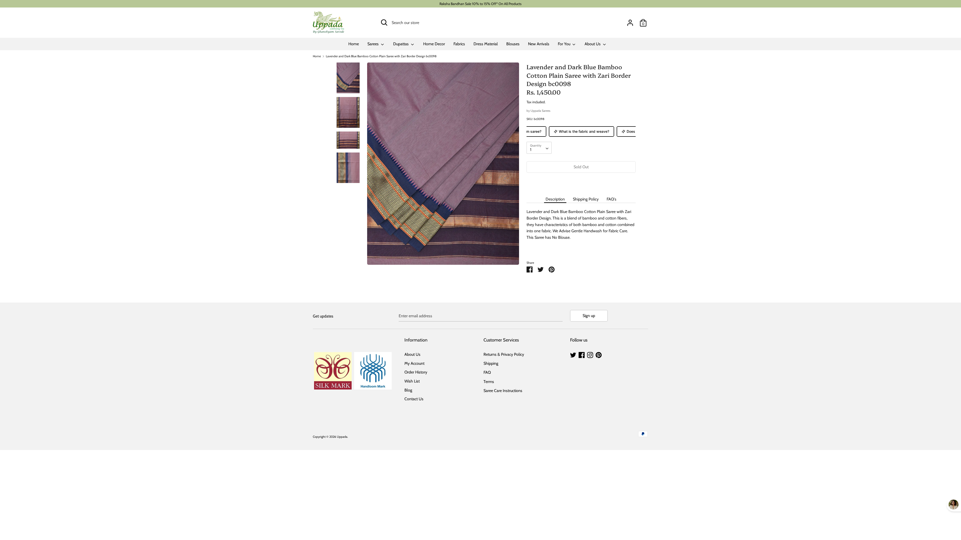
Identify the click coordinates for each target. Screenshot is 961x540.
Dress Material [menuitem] (485, 44)
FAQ (487, 372)
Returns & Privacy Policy (504, 354)
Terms (489, 381)
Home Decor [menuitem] (434, 44)
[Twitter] (573, 354)
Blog (408, 390)
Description (555, 199)
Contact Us (413, 398)
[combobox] (539, 148)
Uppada (342, 436)
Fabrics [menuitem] (459, 44)
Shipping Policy (586, 199)
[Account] (630, 20)
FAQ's (611, 199)
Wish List (412, 381)
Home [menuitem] (353, 44)
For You (564, 44)
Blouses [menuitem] (513, 44)
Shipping (491, 363)
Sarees (373, 44)
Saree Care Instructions (503, 390)
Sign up (589, 315)
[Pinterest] (599, 354)
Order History (415, 372)
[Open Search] (384, 23)
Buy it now (581, 182)
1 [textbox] (530, 149)
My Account (414, 363)
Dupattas (401, 44)
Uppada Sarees (540, 110)
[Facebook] (582, 354)
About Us (593, 44)
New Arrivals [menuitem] (538, 44)
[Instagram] (590, 354)
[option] (443, 165)
